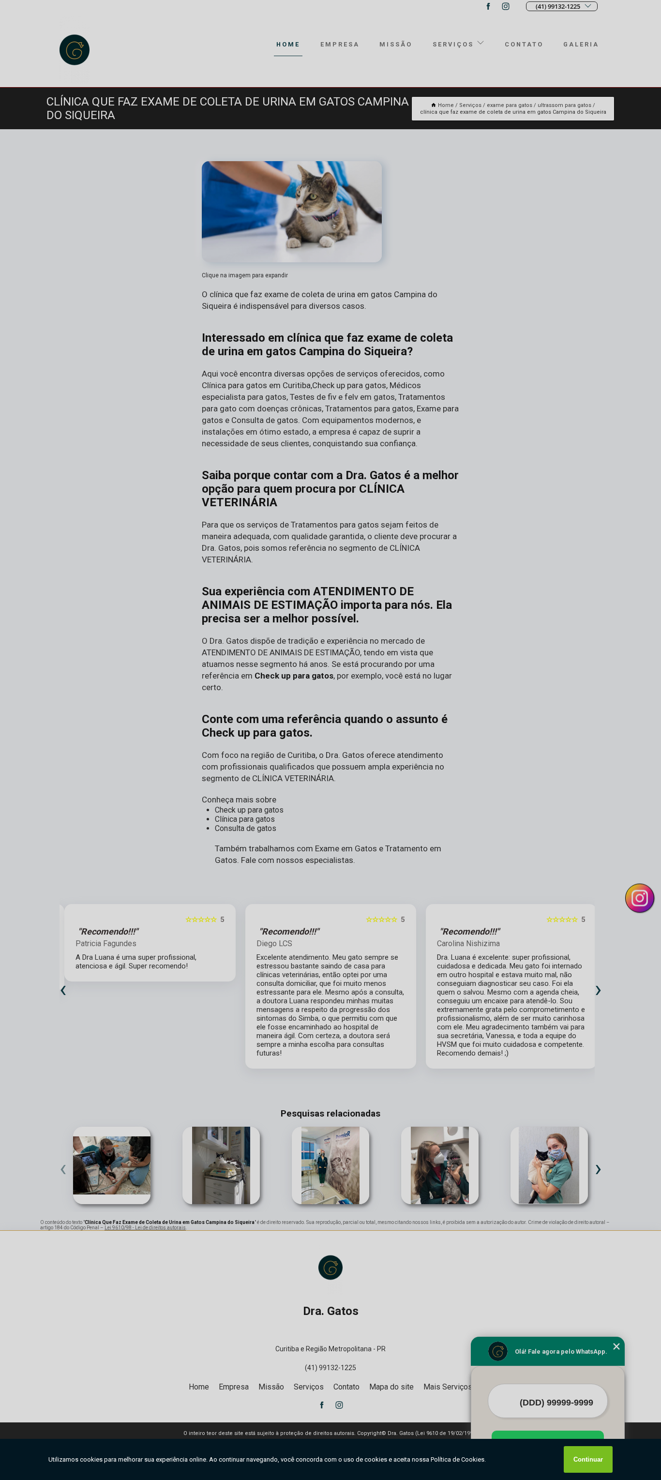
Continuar (588, 1459)
